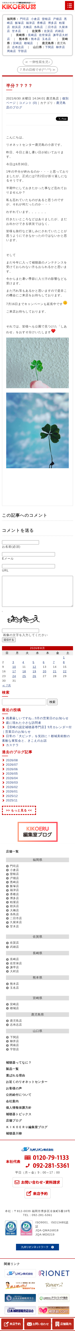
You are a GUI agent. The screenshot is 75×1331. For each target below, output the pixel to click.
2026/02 (12, 787)
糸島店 (38, 27)
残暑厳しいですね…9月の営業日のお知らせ (37, 718)
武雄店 (59, 31)
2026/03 (12, 782)
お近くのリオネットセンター (27, 1081)
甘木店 (16, 31)
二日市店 (51, 27)
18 (24, 671)
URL (5, 570)
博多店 (52, 22)
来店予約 (15, 1323)
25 (24, 676)
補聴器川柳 (14, 1133)
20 (44, 671)
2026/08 (12, 760)
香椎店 (41, 22)
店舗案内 (65, 1323)
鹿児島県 (37, 1014)
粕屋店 (14, 902)
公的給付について (19, 1094)
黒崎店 (14, 882)
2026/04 (12, 778)
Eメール (8, 558)
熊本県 (37, 977)
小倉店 (35, 18)
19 (34, 671)
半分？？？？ (19, 85)
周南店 (11, 51)
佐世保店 (45, 35)
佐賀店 (48, 31)
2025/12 (12, 796)
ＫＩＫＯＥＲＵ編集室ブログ (27, 1127)
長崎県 (37, 953)
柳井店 (60, 47)
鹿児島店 (16, 1020)
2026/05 (12, 773)
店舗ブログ (14, 1120)
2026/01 (12, 791)
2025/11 (12, 800)
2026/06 (12, 769)
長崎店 (32, 35)
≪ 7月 (6, 685)
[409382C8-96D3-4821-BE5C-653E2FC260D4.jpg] (37, 467)
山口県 (37, 1031)
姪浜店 (16, 27)
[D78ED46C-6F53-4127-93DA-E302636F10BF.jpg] (37, 387)
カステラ (12, 745)
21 (55, 671)
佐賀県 (37, 936)
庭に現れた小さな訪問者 (23, 722)
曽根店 (46, 18)
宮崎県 (37, 998)
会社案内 (12, 1101)
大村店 (14, 971)
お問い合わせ (41, 1323)
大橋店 (27, 27)
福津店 (30, 22)
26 (34, 676)
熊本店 (35, 39)
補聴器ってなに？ (19, 1062)
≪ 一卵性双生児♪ (37, 62)
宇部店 (22, 51)
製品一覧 (12, 1068)
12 (34, 666)
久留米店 (16, 922)
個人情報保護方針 (19, 1107)
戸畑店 (57, 18)
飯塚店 (19, 22)
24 (14, 676)
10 (14, 666)
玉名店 (46, 39)
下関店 (49, 47)
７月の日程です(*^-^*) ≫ (37, 69)
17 (14, 671)
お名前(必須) (11, 546)
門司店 (24, 18)
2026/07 (12, 764)
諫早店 (57, 35)
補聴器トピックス (19, 1114)
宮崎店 (17, 43)
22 (65, 671)
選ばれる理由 (15, 1075)
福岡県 (37, 859)
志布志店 (18, 47)
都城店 (28, 43)
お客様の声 (14, 1088)
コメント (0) (28, 102)
